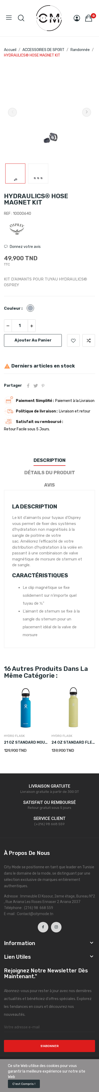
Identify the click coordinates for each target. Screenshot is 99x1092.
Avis (49, 485)
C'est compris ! (23, 1084)
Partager (28, 386)
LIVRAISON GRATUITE (49, 786)
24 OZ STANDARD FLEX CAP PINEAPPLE (73, 742)
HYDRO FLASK (14, 735)
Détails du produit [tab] (49, 473)
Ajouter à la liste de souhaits (73, 340)
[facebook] (43, 927)
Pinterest (43, 386)
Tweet (35, 386)
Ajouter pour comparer (88, 340)
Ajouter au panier (33, 340)
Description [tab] (49, 460)
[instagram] (56, 927)
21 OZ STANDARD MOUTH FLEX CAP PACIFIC (26, 742)
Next (86, 112)
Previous (12, 112)
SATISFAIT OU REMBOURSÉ (49, 802)
